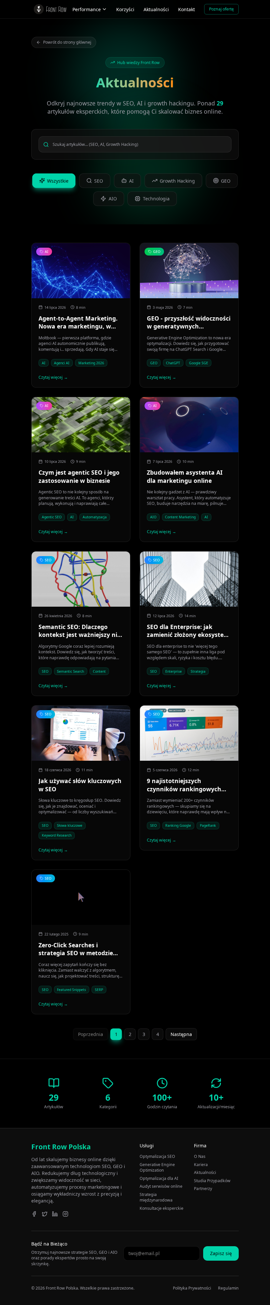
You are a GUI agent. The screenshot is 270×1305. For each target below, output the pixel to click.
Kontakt (186, 9)
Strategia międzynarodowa (156, 1197)
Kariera (201, 1164)
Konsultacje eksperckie (161, 1208)
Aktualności (156, 9)
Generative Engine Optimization (157, 1167)
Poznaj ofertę (221, 9)
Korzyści (125, 9)
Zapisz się (221, 1253)
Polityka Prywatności (192, 1288)
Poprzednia (90, 1034)
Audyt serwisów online (161, 1186)
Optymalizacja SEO (157, 1156)
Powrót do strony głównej (67, 42)
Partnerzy (203, 1188)
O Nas (199, 1156)
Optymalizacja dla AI (159, 1178)
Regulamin (228, 1288)
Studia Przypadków (212, 1180)
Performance (86, 9)
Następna (181, 1034)
